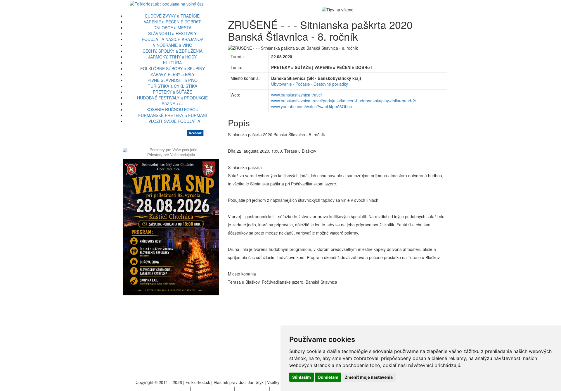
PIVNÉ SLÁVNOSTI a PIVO (173, 80)
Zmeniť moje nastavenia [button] (369, 377)
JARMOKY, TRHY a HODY (172, 57)
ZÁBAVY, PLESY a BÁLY (172, 74)
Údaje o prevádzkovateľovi (164, 388)
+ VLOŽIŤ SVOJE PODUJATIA (172, 121)
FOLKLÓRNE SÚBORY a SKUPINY (172, 68)
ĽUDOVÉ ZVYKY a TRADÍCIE (172, 16)
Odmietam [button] (328, 377)
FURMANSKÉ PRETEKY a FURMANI (172, 115)
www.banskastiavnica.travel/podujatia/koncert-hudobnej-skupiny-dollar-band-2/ (343, 101)
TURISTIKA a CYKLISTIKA (172, 86)
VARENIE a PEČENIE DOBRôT (172, 22)
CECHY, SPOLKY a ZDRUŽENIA (172, 51)
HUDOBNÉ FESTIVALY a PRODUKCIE (172, 98)
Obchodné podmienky (212, 388)
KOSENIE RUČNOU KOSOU (172, 109)
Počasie (302, 84)
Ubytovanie (281, 84)
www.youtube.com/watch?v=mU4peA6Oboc (311, 106)
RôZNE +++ (172, 103)
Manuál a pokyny (252, 388)
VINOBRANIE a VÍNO (172, 45)
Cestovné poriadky (331, 84)
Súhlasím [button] (301, 377)
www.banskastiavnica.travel (296, 95)
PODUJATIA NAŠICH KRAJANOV (172, 39)
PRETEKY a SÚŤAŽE (172, 92)
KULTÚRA (172, 63)
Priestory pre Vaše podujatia (171, 154)
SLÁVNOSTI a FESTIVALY (172, 33)
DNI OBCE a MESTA (172, 27)
